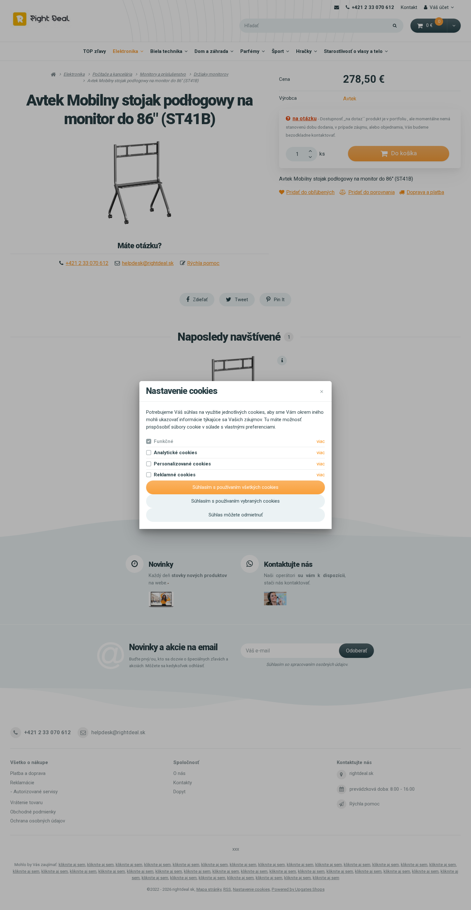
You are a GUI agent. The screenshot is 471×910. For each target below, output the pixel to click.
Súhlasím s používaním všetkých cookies (235, 487)
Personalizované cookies (182, 464)
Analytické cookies (175, 452)
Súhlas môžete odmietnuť (236, 515)
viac (321, 441)
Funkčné (163, 441)
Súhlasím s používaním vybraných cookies (235, 501)
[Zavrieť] (321, 391)
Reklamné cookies (174, 475)
